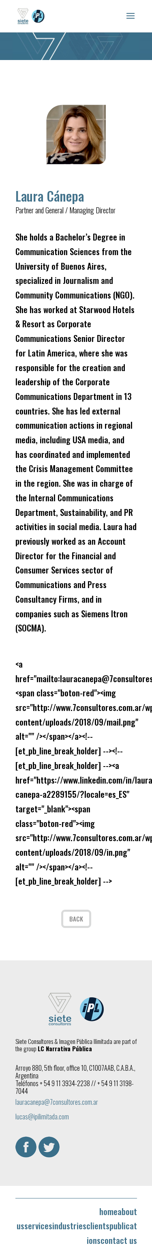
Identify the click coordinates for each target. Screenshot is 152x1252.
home (108, 1211)
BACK (76, 918)
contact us (119, 1240)
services (38, 1225)
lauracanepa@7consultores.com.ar (56, 1102)
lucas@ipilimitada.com (42, 1116)
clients (97, 1225)
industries (69, 1225)
